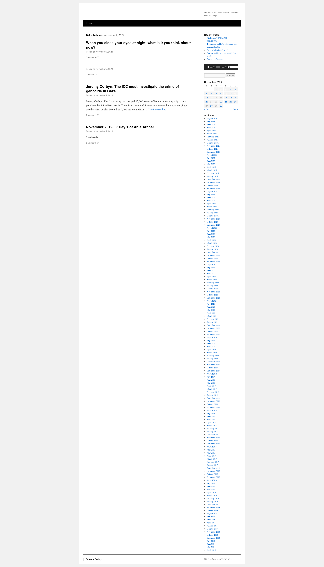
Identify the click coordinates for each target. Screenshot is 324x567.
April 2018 (211, 422)
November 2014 (213, 531)
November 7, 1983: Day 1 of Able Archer (120, 126)
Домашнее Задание (215, 59)
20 (207, 101)
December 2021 (213, 288)
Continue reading (159, 109)
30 (221, 105)
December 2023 (213, 215)
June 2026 (211, 124)
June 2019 (211, 379)
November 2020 (213, 328)
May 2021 (211, 309)
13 (207, 97)
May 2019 (211, 382)
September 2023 (213, 224)
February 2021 (213, 319)
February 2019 (213, 392)
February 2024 (213, 209)
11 (231, 93)
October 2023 (212, 221)
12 (235, 93)
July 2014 (211, 540)
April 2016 (211, 492)
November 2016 (213, 471)
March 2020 (212, 352)
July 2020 (211, 340)
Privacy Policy (94, 559)
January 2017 (212, 464)
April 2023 (211, 240)
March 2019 (212, 389)
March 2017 (212, 458)
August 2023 (212, 227)
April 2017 (211, 455)
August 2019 (212, 373)
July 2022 (211, 267)
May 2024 (211, 200)
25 (231, 101)
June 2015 (211, 519)
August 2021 (212, 300)
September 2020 (213, 334)
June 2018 (211, 416)
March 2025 (212, 170)
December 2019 (213, 361)
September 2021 (213, 297)
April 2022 (211, 276)
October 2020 (212, 331)
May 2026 (211, 127)
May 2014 (211, 547)
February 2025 (213, 173)
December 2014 (213, 528)
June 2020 (211, 343)
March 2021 (212, 316)
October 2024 (212, 185)
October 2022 (212, 258)
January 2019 (212, 395)
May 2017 (211, 452)
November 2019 (213, 364)
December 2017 (213, 434)
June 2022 (211, 270)
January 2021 (212, 322)
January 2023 (212, 249)
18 (231, 97)
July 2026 (211, 121)
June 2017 (211, 449)
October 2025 (212, 148)
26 (235, 101)
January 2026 (212, 139)
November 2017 (213, 437)
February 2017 (213, 461)
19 (235, 97)
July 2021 (211, 303)
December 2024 (213, 179)
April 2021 (211, 313)
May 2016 (211, 489)
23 (221, 101)
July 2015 (211, 516)
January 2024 (212, 212)
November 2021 (213, 291)
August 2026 (212, 118)
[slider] (233, 67)
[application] (221, 67)
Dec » (235, 109)
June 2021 (211, 306)
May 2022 (211, 273)
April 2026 (211, 130)
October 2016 (212, 474)
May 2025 (211, 164)
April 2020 (211, 349)
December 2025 (213, 142)
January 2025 (212, 176)
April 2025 (211, 167)
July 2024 (211, 194)
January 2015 (212, 525)
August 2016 (212, 480)
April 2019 (211, 385)
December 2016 (213, 468)
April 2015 (211, 522)
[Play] (208, 67)
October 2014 (212, 534)
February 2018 (213, 428)
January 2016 (212, 501)
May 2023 (211, 237)
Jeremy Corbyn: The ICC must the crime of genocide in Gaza (132, 88)
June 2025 (211, 161)
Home (89, 23)
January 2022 (212, 285)
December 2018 (213, 398)
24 (226, 101)
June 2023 (211, 234)
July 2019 (211, 376)
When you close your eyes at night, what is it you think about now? (138, 45)
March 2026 (212, 133)
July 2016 (211, 483)
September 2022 (213, 261)
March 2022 (212, 279)
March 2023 (212, 243)
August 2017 (212, 446)
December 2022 (213, 252)
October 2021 (212, 294)
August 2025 (212, 154)
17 (226, 97)
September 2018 (213, 407)
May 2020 (211, 346)
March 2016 (212, 495)
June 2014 (211, 544)
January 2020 (212, 358)
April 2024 (211, 203)
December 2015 (213, 504)
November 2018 (213, 401)
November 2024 (213, 182)
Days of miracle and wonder (218, 50)
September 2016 (213, 477)
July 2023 (211, 230)
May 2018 (211, 419)
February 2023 (213, 246)
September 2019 (213, 370)
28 (211, 105)
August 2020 (212, 337)
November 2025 (213, 145)
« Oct (206, 109)
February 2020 (213, 355)
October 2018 (212, 404)
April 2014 (211, 550)
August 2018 (212, 410)
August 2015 (212, 513)
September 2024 (213, 188)
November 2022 (213, 255)
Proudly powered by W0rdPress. (221, 559)
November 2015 (213, 507)
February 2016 (213, 498)
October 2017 (212, 440)
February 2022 (213, 282)
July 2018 (211, 413)
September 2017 (213, 443)
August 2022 (212, 264)
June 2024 (211, 197)
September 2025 (213, 151)
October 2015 (212, 510)
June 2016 (211, 486)
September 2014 (213, 537)
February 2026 (213, 136)
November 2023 (213, 218)
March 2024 (212, 206)
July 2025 (211, 158)
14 (211, 97)
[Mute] (229, 67)
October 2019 (212, 367)
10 (226, 93)
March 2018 (212, 425)
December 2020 (213, 325)
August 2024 (212, 191)
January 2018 (212, 431)
